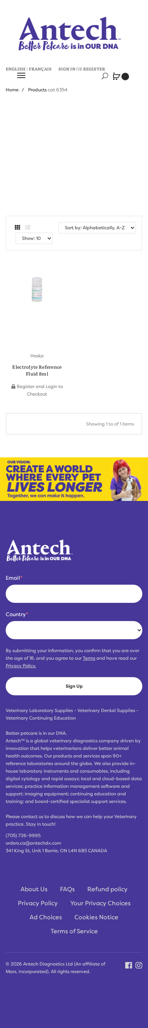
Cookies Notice (96, 917)
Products (37, 89)
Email (14, 578)
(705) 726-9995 (23, 835)
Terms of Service (74, 931)
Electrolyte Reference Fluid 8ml (36, 370)
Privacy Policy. (21, 665)
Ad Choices (46, 917)
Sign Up (74, 686)
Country (17, 614)
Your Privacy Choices (100, 903)
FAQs (67, 889)
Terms (89, 658)
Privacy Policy (38, 903)
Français (40, 69)
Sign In (67, 69)
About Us (33, 889)
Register (94, 69)
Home (12, 89)
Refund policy (107, 889)
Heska (37, 355)
